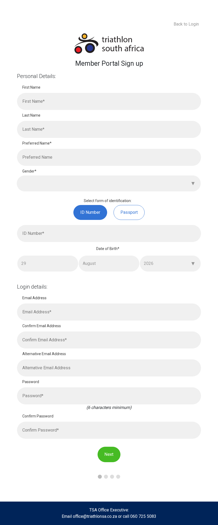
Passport (129, 212)
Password (30, 382)
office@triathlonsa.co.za (95, 516)
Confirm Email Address (41, 326)
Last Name (31, 115)
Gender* (29, 171)
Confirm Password (37, 416)
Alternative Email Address (44, 354)
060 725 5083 (143, 516)
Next (109, 454)
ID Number (90, 212)
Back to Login (186, 24)
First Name (31, 87)
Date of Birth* (107, 249)
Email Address (34, 298)
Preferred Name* (37, 143)
